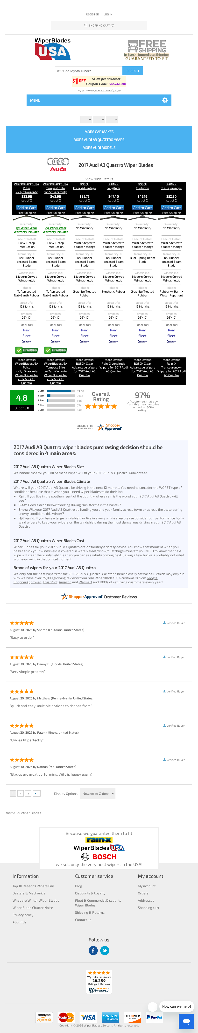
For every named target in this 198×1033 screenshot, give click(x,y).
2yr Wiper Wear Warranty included (55, 230)
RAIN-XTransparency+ (171, 186)
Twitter (104, 950)
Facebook (93, 950)
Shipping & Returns (90, 912)
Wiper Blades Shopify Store (105, 90)
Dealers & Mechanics (29, 893)
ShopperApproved (27, 582)
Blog (78, 886)
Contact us (83, 920)
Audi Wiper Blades (27, 813)
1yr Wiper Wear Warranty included (26, 230)
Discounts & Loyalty (90, 893)
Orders (143, 893)
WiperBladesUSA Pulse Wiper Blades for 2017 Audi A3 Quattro (26, 373)
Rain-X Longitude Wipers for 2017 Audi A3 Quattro (113, 367)
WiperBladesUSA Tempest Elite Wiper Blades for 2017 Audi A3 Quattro (55, 373)
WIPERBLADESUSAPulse (26, 188)
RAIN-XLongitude (113, 186)
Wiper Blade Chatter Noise (33, 908)
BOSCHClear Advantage (84, 186)
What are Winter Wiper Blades (36, 900)
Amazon (65, 582)
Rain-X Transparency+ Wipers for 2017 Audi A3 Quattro (171, 369)
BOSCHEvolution (142, 186)
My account (147, 886)
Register (92, 14)
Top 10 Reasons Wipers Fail (33, 886)
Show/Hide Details (99, 179)
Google (152, 578)
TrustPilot (50, 582)
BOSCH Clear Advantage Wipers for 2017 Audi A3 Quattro (84, 369)
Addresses (146, 900)
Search (133, 71)
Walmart (85, 582)
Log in (108, 14)
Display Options (66, 794)
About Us (19, 922)
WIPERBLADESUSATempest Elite (55, 188)
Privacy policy (23, 915)
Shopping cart (148, 908)
